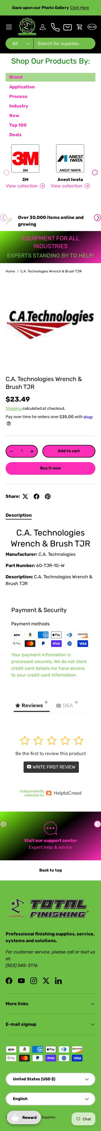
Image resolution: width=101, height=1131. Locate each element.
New (14, 115)
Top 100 (18, 125)
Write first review (53, 767)
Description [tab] (19, 515)
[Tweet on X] (25, 496)
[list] (50, 324)
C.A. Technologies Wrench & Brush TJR (51, 271)
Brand (15, 77)
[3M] (25, 158)
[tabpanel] (50, 559)
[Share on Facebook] (36, 496)
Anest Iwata (70, 179)
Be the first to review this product (50, 753)
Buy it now (50, 468)
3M (25, 179)
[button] (80, 27)
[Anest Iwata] (70, 158)
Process (18, 96)
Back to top (50, 870)
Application (22, 86)
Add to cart (69, 451)
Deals (15, 134)
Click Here (79, 7)
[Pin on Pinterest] (47, 496)
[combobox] (50, 43)
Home (10, 271)
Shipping (14, 408)
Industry (18, 106)
